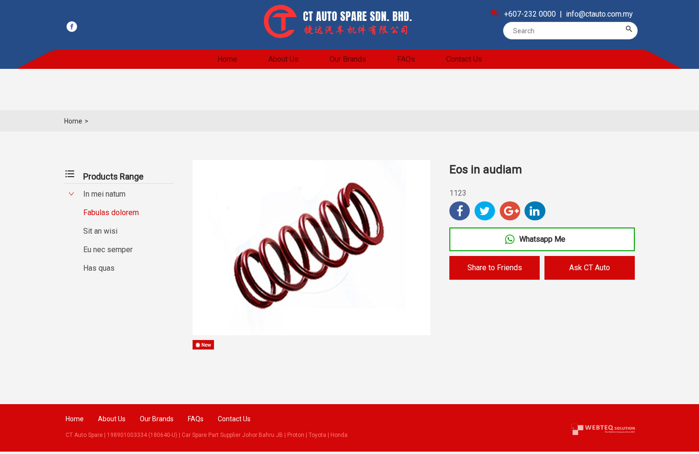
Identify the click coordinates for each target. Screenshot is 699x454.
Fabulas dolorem (111, 212)
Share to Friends (494, 267)
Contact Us (464, 59)
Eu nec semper (108, 249)
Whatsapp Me (542, 239)
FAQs (406, 59)
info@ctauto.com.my (599, 14)
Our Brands (348, 59)
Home (227, 59)
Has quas (99, 268)
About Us (283, 59)
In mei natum (104, 194)
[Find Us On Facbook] (72, 26)
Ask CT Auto (589, 267)
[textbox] (564, 30)
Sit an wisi (100, 231)
